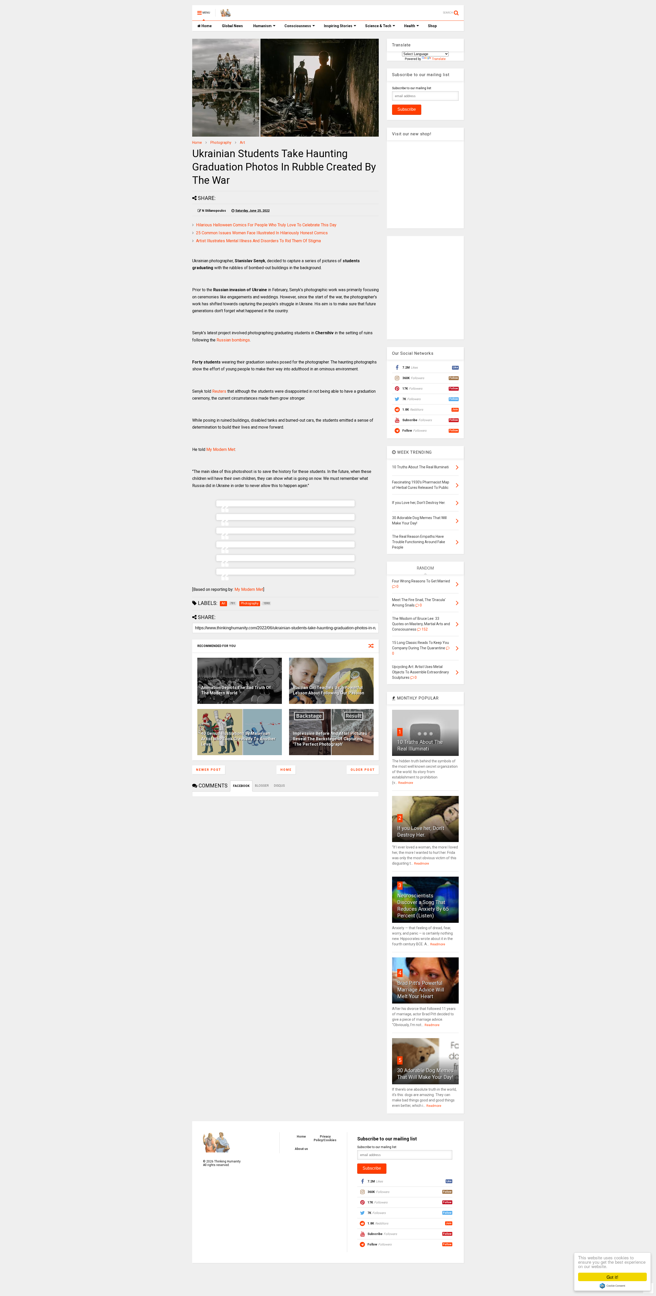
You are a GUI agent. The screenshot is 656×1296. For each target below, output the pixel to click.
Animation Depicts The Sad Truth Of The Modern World (236, 690)
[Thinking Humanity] (226, 14)
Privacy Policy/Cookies (325, 1138)
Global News (232, 26)
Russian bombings (233, 340)
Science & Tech (378, 26)
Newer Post (208, 770)
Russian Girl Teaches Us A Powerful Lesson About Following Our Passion (328, 690)
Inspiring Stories (338, 26)
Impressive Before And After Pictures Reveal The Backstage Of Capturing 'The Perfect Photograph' (330, 739)
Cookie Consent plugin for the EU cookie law (612, 1286)
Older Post (363, 770)
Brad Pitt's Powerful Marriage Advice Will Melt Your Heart (420, 989)
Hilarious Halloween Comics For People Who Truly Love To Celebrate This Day (266, 224)
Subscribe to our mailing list (411, 88)
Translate (439, 59)
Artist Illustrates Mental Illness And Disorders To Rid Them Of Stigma (258, 240)
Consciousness (297, 26)
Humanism (262, 26)
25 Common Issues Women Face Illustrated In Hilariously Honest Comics (262, 232)
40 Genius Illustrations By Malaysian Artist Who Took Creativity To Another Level (238, 739)
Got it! (612, 1277)
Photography (220, 142)
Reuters (219, 391)
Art (242, 142)
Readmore (405, 783)
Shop (432, 26)
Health (409, 26)
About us (301, 1149)
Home (206, 26)
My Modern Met (220, 449)
